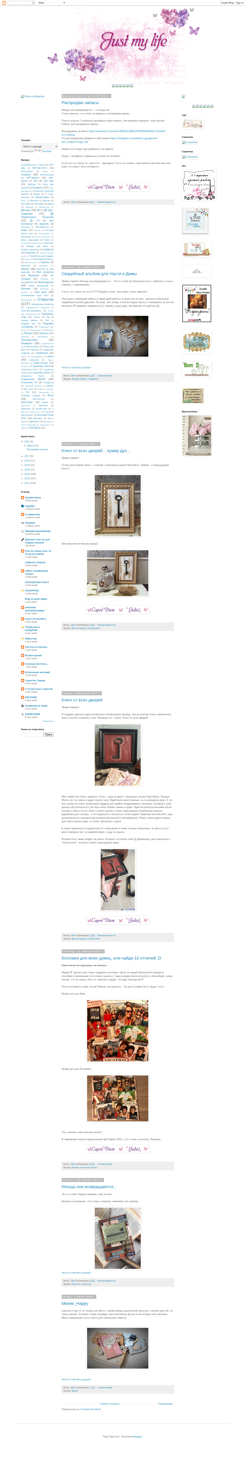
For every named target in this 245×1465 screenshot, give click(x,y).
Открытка (86, 1284)
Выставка (25, 204)
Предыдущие (165, 1403)
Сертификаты (37, 356)
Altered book (27, 415)
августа (31, 445)
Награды (44, 279)
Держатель (44, 207)
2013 (27, 474)
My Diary (47, 422)
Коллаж (75, 1167)
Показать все (48, 721)
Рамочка (34, 350)
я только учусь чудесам (39, 689)
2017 (27, 456)
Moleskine (34, 421)
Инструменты (42, 227)
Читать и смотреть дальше (76, 367)
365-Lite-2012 (39, 168)
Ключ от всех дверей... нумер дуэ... (96, 450)
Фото (50, 395)
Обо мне (40, 291)
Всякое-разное (33, 655)
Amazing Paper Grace (37, 582)
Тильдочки (48, 382)
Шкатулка (25, 409)
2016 (27, 460)
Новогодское (46, 282)
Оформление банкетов (42, 304)
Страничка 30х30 (88, 1167)
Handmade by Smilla (36, 705)
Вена (23, 201)
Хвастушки (27, 402)
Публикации (42, 337)
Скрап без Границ (35, 680)
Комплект (49, 243)
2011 (27, 483)
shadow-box (45, 425)
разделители (47, 343)
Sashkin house (33, 497)
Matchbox (37, 418)
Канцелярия (44, 233)
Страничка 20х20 (40, 372)
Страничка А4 (29, 382)
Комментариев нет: (107, 202)
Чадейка (30, 506)
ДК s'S (34, 220)
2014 (27, 469)
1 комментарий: (105, 1387)
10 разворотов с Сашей (33, 165)
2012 (27, 478)
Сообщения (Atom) (90, 1409)
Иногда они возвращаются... (89, 1186)
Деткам (25, 210)
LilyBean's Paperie (35, 562)
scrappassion (32, 514)
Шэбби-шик (41, 409)
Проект (28, 333)
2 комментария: (105, 1164)
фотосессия (39, 399)
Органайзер (26, 300)
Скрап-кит (34, 360)
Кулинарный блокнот (43, 259)
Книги (46, 240)
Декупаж (29, 207)
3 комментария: (105, 375)
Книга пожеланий (29, 240)
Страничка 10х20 (40, 366)
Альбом (75, 379)
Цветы (45, 402)
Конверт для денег (37, 246)
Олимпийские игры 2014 (34, 295)
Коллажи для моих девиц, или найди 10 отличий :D (111, 958)
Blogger (138, 1436)
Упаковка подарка (30, 395)
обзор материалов (38, 286)
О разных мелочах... (36, 664)
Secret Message (28, 425)
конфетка (48, 249)
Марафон (43, 266)
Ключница (26, 237)
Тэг (27, 392)
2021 (27, 441)
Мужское (76, 1284)
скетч (50, 356)
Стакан (24, 366)
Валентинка (42, 197)
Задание (44, 224)
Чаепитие (43, 405)
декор (51, 204)
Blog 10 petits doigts (36, 599)
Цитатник (25, 405)
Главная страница (109, 1403)
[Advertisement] (117, 237)
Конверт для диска (30, 249)
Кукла (27, 259)
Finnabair (30, 523)
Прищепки (49, 330)
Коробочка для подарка (42, 256)
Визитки (34, 200)
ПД (47, 317)
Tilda (23, 428)
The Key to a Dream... (36, 647)
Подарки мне (28, 323)
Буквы (37, 194)
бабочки (32, 184)
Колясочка (36, 243)
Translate (46, 151)
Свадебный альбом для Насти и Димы (99, 273)
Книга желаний (43, 237)
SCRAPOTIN (32, 590)
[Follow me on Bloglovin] (33, 96)
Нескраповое (93, 628)
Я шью (47, 412)
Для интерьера (79, 628)
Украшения (43, 392)
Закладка (25, 227)
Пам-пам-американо (31, 311)
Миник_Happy (75, 1303)
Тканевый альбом (33, 386)
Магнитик (25, 265)
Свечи (24, 356)
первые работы (29, 320)
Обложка (25, 288)
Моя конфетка (45, 272)
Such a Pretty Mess (35, 619)
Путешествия (29, 339)
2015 (27, 465)
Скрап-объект (40, 363)
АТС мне (49, 181)
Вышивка (39, 204)
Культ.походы (30, 262)
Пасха (37, 317)
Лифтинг (45, 262)
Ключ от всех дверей (82, 700)
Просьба (25, 337)
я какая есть (34, 412)
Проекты (44, 333)
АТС (35, 181)
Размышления (31, 346)
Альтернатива (47, 175)
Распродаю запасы (80, 102)
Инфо (24, 230)
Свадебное (93, 379)
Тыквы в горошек (46, 389)
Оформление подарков (37, 308)
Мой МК (41, 269)
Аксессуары (27, 171)
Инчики (37, 230)
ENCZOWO (31, 697)
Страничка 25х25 (32, 376)
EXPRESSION (32, 714)
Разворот (27, 343)
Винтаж (46, 200)
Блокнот (38, 187)
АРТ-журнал (32, 177)
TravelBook (35, 427)
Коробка (30, 252)
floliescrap (31, 638)
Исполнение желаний (37, 672)
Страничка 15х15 (29, 369)
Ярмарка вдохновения (38, 531)
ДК (38, 210)
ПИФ (47, 320)
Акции (45, 171)
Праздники (35, 330)
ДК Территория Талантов (37, 215)
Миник (83, 379)
